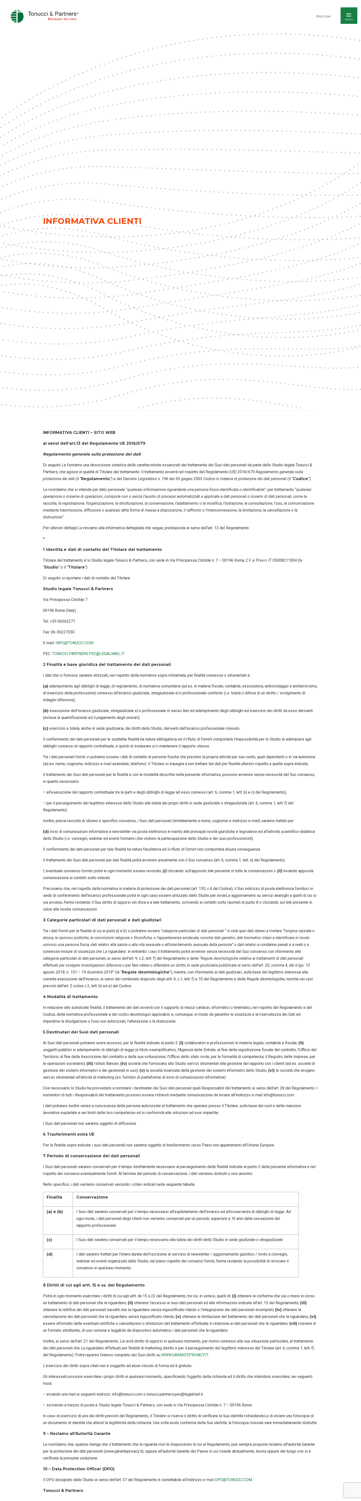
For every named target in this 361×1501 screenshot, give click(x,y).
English (323, 16)
